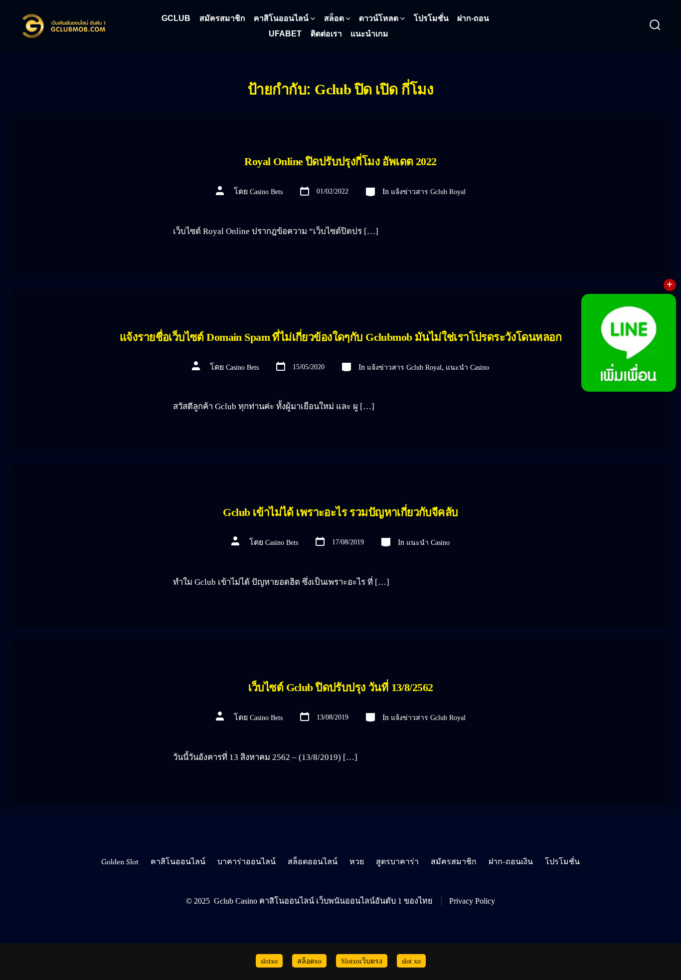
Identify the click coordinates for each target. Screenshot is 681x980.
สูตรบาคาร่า (397, 862)
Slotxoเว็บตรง (361, 961)
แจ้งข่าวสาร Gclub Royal (428, 192)
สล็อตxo (309, 961)
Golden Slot (120, 862)
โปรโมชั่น (431, 18)
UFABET (285, 33)
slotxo (269, 961)
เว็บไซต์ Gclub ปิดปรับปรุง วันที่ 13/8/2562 (340, 687)
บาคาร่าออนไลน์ (246, 862)
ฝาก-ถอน (473, 18)
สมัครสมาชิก (222, 18)
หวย (356, 862)
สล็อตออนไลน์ (313, 862)
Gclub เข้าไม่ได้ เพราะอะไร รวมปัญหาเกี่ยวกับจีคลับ (340, 512)
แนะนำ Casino (467, 367)
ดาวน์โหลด (378, 18)
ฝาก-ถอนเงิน (511, 862)
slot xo (411, 961)
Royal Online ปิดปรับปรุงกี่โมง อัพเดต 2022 (340, 161)
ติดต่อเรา (326, 33)
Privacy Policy (472, 901)
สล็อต (334, 18)
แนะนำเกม (369, 33)
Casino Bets (266, 192)
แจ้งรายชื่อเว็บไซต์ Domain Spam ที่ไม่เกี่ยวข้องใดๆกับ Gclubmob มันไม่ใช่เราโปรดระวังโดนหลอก (340, 337)
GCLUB (176, 18)
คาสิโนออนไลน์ (281, 18)
